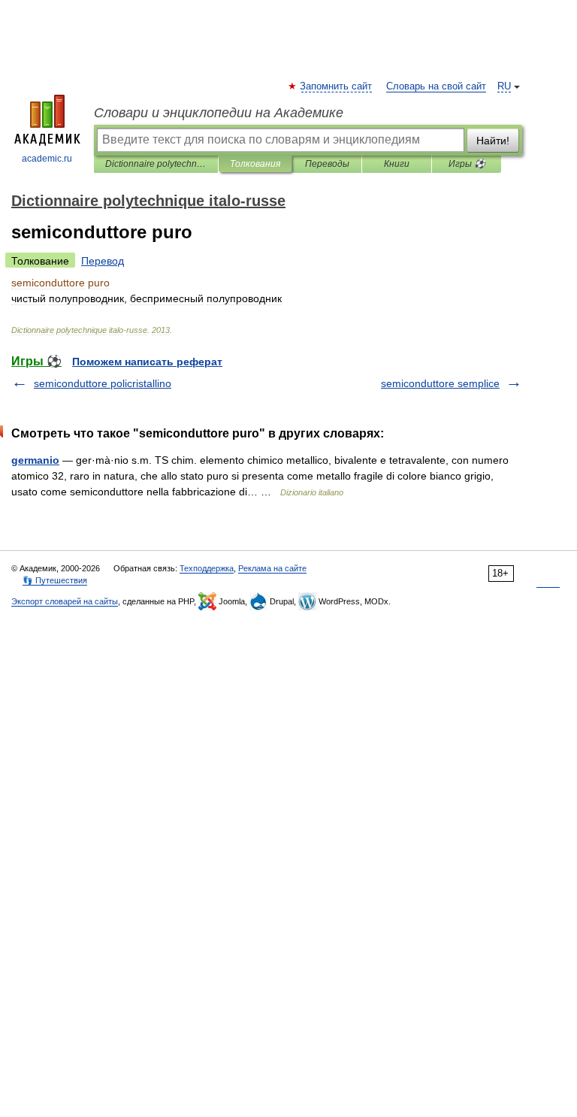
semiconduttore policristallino (102, 383)
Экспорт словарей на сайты (64, 601)
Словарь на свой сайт (436, 86)
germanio (35, 460)
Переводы (327, 164)
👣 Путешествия (55, 580)
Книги (396, 164)
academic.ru (47, 158)
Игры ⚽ (467, 164)
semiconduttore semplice (440, 383)
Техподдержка (207, 568)
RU (504, 86)
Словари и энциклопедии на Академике (218, 112)
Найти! (492, 141)
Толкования (255, 164)
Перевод (102, 261)
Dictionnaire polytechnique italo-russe (156, 164)
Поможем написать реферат (147, 362)
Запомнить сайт (336, 86)
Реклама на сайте (272, 568)
